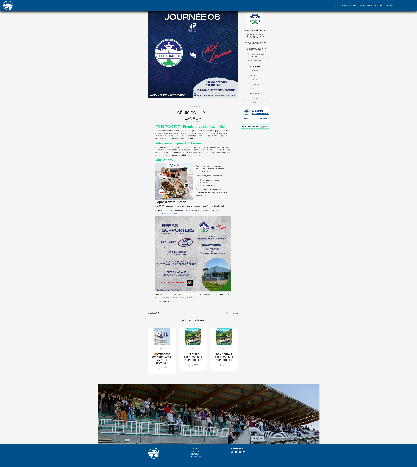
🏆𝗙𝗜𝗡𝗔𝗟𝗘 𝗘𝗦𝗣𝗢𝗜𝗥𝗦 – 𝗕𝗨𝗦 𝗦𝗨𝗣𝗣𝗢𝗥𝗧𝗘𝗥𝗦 (193, 357)
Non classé (255, 84)
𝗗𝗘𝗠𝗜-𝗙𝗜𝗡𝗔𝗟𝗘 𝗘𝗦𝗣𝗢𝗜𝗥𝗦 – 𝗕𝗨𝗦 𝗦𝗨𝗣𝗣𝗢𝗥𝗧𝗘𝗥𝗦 (224, 357)
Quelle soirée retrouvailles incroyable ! (255, 55)
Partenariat (346, 5)
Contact (401, 5)
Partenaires (255, 89)
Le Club (337, 5)
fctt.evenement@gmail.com (166, 213)
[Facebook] (411, 5)
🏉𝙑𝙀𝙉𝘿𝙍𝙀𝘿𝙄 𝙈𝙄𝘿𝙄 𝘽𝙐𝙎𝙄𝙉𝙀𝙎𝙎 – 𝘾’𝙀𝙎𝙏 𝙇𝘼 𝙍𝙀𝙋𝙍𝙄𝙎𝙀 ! (255, 36)
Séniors (356, 5)
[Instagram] (407, 5)
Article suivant (232, 313)
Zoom (255, 102)
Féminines (378, 5)
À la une (189, 106)
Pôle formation (366, 5)
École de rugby (390, 5)
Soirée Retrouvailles (255, 60)
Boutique (195, 454)
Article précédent (155, 313)
